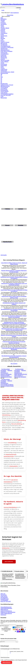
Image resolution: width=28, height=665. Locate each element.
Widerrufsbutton (7, 662)
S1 (1, 75)
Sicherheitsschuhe (9, 456)
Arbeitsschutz (4, 48)
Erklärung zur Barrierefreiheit (8, 612)
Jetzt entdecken (9, 561)
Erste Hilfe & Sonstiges (6, 51)
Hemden (3, 20)
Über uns (3, 593)
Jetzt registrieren (14, 12)
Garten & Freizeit (5, 42)
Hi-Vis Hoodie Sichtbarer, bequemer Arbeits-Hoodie (7, 385)
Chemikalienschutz (5, 46)
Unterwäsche (4, 33)
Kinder (2, 34)
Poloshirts (3, 22)
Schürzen (3, 32)
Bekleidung (4, 19)
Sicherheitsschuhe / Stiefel (7, 72)
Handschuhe (4, 35)
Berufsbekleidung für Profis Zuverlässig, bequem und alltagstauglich (14, 356)
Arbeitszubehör (13, 466)
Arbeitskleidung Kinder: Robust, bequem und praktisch (14, 303)
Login (2, 10)
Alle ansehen (14, 363)
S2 (1, 78)
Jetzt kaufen (4, 255)
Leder (2, 39)
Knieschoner (4, 64)
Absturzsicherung (5, 50)
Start (2, 17)
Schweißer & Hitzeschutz (7, 47)
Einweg (2, 41)
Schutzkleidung (4, 53)
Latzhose (3, 29)
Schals (2, 63)
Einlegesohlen (4, 90)
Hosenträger (4, 65)
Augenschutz (4, 52)
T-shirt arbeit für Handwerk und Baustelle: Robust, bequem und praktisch (14, 316)
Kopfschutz (3, 55)
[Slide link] (14, 108)
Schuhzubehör (4, 87)
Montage (3, 38)
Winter (2, 37)
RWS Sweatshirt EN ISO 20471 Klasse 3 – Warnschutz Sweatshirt (20, 376)
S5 (1, 82)
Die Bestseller (4, 597)
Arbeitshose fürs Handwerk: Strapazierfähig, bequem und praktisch (14, 277)
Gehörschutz (4, 57)
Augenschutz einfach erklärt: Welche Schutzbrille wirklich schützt (14, 297)
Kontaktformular (5, 598)
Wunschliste (10, 15)
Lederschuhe (4, 69)
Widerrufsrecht (4, 609)
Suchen (19, 7)
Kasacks (3, 30)
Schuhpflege (4, 88)
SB (1, 74)
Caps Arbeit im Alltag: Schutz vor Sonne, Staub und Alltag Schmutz (14, 263)
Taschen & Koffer (5, 60)
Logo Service (4, 92)
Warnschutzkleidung (16, 424)
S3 (1, 79)
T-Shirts (3, 21)
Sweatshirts (4, 24)
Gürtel (2, 66)
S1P (2, 77)
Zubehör (3, 59)
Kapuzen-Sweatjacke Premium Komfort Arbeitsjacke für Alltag (6, 376)
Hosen (2, 25)
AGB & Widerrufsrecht (6, 613)
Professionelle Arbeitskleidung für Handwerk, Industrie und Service (14, 342)
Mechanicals (4, 43)
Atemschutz (4, 56)
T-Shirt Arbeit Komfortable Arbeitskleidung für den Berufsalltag (14, 349)
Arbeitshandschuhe (11, 454)
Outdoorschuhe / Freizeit (7, 84)
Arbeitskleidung (6, 415)
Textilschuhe (4, 70)
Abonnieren (20, 625)
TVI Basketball (4, 600)
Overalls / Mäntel (5, 28)
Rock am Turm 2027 (6, 95)
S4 (1, 81)
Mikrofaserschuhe (5, 86)
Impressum (3, 614)
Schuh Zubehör (4, 91)
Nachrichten (4, 595)
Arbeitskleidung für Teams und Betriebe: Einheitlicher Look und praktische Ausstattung (14, 323)
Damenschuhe (4, 73)
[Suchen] (1, 1)
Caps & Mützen (4, 61)
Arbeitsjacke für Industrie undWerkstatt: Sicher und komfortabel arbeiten (14, 284)
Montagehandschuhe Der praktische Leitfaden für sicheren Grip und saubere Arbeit (14, 329)
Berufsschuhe (4, 83)
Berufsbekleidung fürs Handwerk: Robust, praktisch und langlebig (14, 310)
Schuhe (3, 68)
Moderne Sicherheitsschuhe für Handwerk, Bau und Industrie (14, 336)
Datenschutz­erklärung (6, 611)
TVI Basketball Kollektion (7, 94)
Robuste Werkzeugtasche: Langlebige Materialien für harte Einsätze (14, 271)
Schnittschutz (4, 44)
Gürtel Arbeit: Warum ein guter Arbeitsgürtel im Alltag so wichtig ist (14, 290)
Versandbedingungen (6, 607)
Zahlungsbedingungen (6, 608)
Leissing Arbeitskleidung (10, 507)
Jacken (2, 26)
